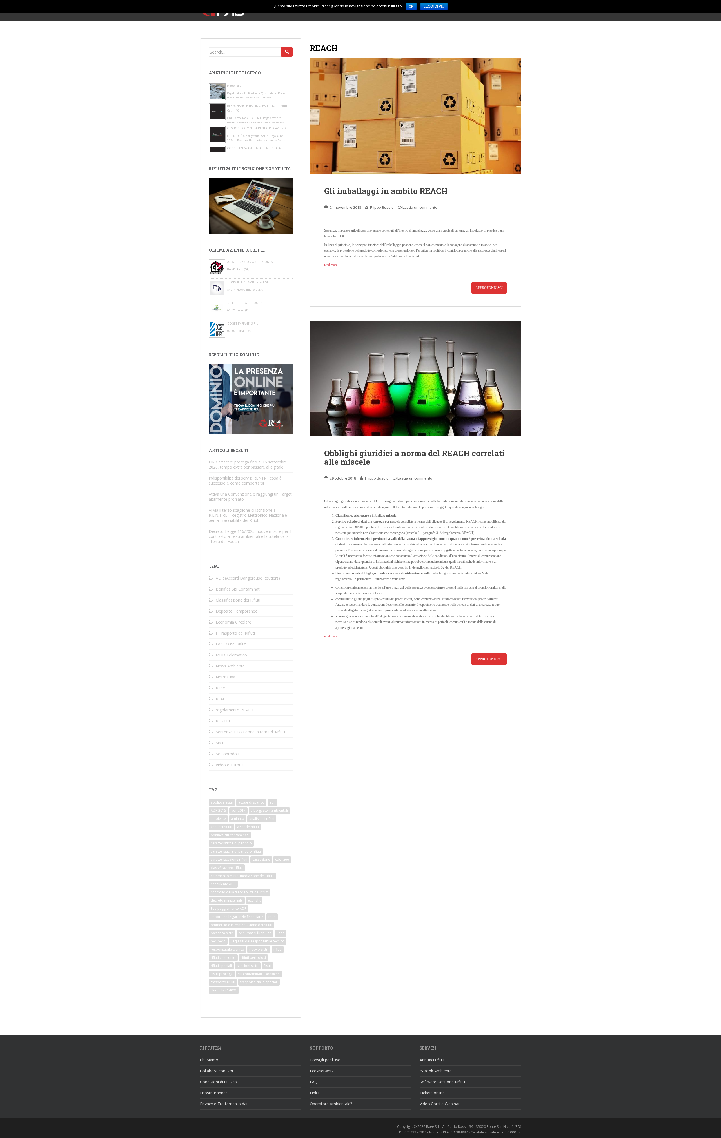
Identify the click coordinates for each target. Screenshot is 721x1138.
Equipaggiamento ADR (228, 908)
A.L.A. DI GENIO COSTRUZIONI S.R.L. (253, 262)
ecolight (254, 900)
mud (272, 916)
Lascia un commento (419, 207)
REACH (222, 699)
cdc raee (282, 859)
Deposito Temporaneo (237, 611)
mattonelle (234, 86)
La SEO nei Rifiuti (231, 644)
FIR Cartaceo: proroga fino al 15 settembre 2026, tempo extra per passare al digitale (248, 464)
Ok (411, 6)
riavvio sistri (258, 949)
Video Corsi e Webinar (440, 1103)
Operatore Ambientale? (331, 1103)
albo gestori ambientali (269, 810)
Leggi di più (434, 6)
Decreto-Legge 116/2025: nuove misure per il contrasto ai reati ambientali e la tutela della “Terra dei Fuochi (250, 536)
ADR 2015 (218, 810)
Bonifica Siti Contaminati (238, 589)
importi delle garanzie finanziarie (237, 916)
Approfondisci (489, 288)
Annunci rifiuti (432, 1059)
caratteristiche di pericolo (231, 843)
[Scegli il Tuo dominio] (251, 398)
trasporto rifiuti (223, 982)
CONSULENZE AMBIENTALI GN (248, 282)
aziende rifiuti (248, 826)
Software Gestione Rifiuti (442, 1081)
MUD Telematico (231, 655)
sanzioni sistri (248, 965)
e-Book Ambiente (436, 1070)
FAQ (314, 1081)
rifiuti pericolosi (253, 957)
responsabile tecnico (227, 949)
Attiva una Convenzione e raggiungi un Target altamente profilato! (250, 496)
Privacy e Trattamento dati (224, 1103)
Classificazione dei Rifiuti (238, 600)
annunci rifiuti (221, 826)
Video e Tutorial (230, 764)
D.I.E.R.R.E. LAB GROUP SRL (246, 303)
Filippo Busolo (382, 207)
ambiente (218, 818)
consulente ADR (223, 884)
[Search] (287, 52)
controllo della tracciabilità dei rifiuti (239, 892)
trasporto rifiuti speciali (259, 982)
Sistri (220, 743)
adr (272, 802)
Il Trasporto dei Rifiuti (235, 633)
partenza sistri (222, 933)
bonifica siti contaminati (230, 835)
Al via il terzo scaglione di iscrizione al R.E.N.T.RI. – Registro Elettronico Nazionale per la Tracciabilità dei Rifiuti (248, 515)
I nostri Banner (213, 1092)
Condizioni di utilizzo (218, 1081)
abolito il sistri (222, 802)
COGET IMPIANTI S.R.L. (243, 323)
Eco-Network (322, 1070)
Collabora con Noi (216, 1070)
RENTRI (223, 721)
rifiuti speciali (221, 965)
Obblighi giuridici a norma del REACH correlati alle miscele (414, 457)
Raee (220, 688)
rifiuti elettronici (223, 957)
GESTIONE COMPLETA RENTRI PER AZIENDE (257, 128)
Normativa (225, 677)
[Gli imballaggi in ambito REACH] (415, 116)
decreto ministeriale (227, 900)
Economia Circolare (233, 622)
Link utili (317, 1092)
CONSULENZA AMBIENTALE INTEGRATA (254, 148)
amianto (237, 818)
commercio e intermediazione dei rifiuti (242, 875)
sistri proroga (222, 973)
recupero (218, 941)
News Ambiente (230, 666)
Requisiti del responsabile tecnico (257, 941)
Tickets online (432, 1092)
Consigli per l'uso (325, 1059)
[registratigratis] (251, 205)
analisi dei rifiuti (261, 818)
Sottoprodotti (228, 754)
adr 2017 (238, 810)
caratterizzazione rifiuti (229, 859)
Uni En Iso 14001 (224, 990)
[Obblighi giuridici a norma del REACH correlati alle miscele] (415, 378)
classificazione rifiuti (227, 867)
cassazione (261, 859)
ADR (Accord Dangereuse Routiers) (248, 578)
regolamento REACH (234, 710)
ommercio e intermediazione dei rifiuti (241, 924)
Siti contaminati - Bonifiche (259, 973)
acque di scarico (251, 802)
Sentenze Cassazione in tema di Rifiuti (250, 732)
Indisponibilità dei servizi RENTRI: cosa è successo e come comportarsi (245, 480)
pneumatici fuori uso (255, 933)
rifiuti (277, 949)
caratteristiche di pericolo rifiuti (236, 851)
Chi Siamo (209, 1059)
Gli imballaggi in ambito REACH (386, 191)
